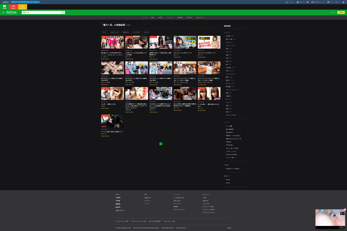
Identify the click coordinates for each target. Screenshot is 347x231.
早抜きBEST (229, 132)
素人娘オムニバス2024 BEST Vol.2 (111, 53)
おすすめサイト (206, 194)
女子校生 (230, 67)
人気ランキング (120, 210)
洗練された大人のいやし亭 (233, 138)
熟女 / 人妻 (230, 39)
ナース (229, 102)
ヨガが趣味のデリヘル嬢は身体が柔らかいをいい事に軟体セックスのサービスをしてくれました (136, 105)
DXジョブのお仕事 (153, 221)
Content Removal (180, 228)
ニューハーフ (231, 74)
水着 (229, 105)
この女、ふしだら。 (231, 151)
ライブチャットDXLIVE (208, 209)
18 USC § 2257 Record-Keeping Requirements (146, 228)
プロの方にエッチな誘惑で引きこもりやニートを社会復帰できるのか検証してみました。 (160, 105)
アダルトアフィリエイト (137, 221)
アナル (229, 42)
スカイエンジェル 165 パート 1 (206, 53)
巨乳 (229, 48)
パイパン (230, 45)
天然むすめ (126, 32)
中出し (230, 71)
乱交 (229, 61)
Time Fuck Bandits (231, 154)
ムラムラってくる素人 (208, 206)
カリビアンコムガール (208, 212)
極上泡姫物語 (230, 129)
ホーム (145, 17)
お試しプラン (200, 17)
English (229, 228)
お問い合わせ (177, 200)
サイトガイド (177, 194)
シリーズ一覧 (230, 157)
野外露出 (230, 86)
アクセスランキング (121, 221)
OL (228, 99)
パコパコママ (136, 32)
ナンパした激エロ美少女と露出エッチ (112, 131)
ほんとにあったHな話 (232, 148)
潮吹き (229, 80)
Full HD (228, 179)
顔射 (229, 112)
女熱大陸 (228, 142)
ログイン (333, 12)
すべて (104, 32)
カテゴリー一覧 (230, 115)
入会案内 (341, 12)
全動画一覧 (147, 197)
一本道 (204, 197)
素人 (228, 64)
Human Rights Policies (167, 228)
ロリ (229, 52)
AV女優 (160, 17)
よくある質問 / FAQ (179, 197)
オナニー (230, 83)
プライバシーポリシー (179, 209)
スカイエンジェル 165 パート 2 (182, 53)
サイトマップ (177, 203)
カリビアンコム (114, 32)
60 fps (228, 183)
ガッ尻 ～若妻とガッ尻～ (108, 104)
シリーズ (147, 203)
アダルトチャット (168, 221)
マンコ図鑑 (229, 126)
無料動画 (179, 17)
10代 (228, 58)
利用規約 (176, 206)
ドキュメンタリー (232, 89)
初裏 (228, 55)
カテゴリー (147, 200)
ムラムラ (146, 32)
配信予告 (189, 17)
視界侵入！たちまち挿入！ (233, 135)
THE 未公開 (229, 145)
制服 (229, 93)
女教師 (229, 96)
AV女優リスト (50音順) (232, 168)
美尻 (229, 108)
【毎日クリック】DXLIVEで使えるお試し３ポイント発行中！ (25, 2)
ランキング (170, 17)
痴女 (229, 77)
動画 (152, 17)
